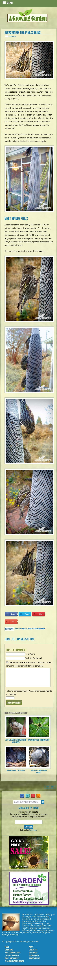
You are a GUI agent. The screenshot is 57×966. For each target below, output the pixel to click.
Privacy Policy (34, 958)
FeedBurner (33, 830)
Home (7, 946)
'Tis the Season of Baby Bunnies (39, 771)
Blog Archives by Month (14, 961)
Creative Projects (12, 955)
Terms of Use (34, 955)
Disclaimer (33, 952)
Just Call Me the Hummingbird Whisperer (15, 741)
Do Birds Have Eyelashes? (16, 770)
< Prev (47, 787)
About (31, 946)
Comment (12, 36)
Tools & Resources (12, 958)
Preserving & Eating (12, 952)
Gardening (9, 949)
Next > (53, 787)
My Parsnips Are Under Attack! (38, 740)
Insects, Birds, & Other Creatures (33, 629)
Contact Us (33, 949)
